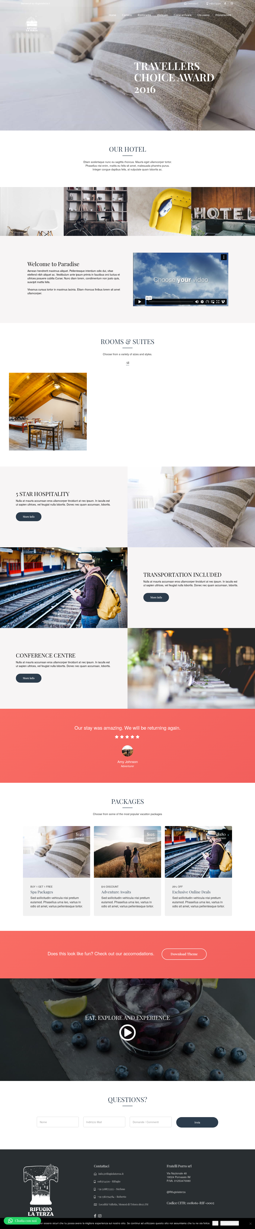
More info (29, 516)
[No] (250, 1223)
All (127, 363)
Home (112, 15)
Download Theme (184, 954)
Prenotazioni (223, 15)
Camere (127, 15)
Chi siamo (203, 15)
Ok (215, 1223)
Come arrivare (183, 15)
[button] (4, 211)
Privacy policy (229, 1223)
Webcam (162, 15)
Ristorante (144, 15)
